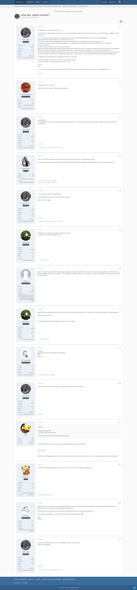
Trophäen (20, 48)
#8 (120, 309)
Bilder (19, 52)
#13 (120, 503)
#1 (120, 27)
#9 (120, 347)
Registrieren (112, 2)
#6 (120, 229)
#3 (120, 117)
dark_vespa (26, 17)
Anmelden (104, 2)
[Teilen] (121, 21)
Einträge (20, 54)
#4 (120, 156)
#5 (120, 190)
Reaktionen (20, 45)
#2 (120, 81)
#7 (120, 268)
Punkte (19, 46)
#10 (120, 383)
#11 (120, 422)
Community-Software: (68, 587)
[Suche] (119, 2)
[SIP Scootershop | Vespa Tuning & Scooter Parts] (68, 11)
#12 (120, 464)
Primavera (45, 260)
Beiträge (20, 50)
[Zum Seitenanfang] (134, 587)
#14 (120, 539)
